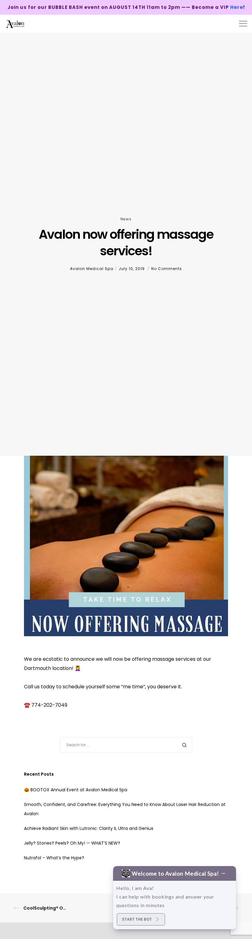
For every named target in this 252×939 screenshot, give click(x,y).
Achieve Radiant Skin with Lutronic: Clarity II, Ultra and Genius (88, 828)
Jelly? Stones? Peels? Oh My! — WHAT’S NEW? (72, 843)
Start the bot (137, 919)
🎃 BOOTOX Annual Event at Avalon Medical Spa (75, 790)
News (126, 219)
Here (236, 7)
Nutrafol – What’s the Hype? (54, 858)
